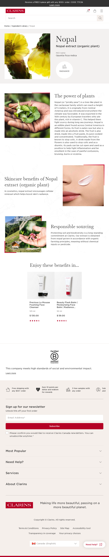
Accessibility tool (82, 531)
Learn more (11, 373)
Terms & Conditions (29, 531)
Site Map (64, 531)
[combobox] (54, 546)
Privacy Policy (49, 531)
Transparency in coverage (42, 536)
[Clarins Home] (15, 10)
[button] (54, 453)
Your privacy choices (70, 536)
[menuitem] (88, 11)
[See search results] (100, 18)
